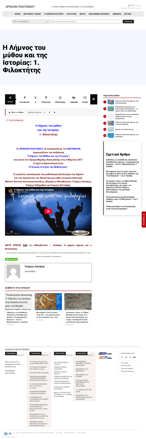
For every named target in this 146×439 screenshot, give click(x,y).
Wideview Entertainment (47, 432)
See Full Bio (30, 271)
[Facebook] (122, 357)
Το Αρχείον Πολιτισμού (127, 371)
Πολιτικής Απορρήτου (127, 368)
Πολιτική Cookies (126, 365)
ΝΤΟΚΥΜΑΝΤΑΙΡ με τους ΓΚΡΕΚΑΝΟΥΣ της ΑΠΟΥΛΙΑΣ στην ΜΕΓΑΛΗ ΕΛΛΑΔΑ (39, 416)
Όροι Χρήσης (125, 363)
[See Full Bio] (36, 271)
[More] (93, 99)
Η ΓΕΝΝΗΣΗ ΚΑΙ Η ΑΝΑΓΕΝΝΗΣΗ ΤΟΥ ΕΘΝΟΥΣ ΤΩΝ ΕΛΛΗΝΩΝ (39, 399)
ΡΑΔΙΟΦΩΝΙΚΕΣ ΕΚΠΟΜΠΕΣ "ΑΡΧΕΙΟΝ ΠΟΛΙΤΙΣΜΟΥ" (83, 363)
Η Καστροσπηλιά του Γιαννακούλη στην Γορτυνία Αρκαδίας (120, 207)
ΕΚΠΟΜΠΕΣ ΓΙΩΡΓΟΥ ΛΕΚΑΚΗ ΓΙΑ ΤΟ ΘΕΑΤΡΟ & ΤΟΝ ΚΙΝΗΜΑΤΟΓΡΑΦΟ (38, 423)
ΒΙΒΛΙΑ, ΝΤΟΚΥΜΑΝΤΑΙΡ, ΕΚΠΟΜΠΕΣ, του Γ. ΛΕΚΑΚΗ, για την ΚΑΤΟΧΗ (63, 394)
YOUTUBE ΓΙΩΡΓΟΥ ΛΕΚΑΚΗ (39, 373)
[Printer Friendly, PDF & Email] (11, 260)
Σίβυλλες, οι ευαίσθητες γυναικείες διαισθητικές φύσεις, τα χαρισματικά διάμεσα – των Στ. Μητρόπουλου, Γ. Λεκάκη (122, 163)
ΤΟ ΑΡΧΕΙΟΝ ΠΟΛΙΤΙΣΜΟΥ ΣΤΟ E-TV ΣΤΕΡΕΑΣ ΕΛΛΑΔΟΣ (38, 386)
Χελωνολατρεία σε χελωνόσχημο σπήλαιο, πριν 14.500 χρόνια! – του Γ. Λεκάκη (122, 199)
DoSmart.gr (30, 432)
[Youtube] (134, 357)
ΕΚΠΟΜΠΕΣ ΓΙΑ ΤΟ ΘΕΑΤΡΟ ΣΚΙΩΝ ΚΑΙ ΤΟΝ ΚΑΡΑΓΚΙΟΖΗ (84, 397)
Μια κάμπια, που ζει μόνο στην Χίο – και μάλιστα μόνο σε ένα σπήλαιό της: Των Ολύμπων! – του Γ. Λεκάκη (122, 173)
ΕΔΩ (25, 245)
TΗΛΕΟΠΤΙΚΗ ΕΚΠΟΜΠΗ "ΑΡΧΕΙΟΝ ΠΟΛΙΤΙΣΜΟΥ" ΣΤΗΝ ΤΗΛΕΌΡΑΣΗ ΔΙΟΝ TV (39, 378)
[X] (130, 357)
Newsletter (144, 219)
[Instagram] (126, 357)
